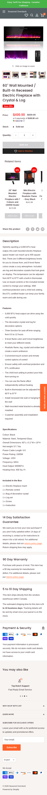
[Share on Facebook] (28, 229)
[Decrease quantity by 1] (16, 135)
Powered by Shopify (11, 789)
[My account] (37, 15)
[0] (42, 15)
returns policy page (33, 543)
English (7, 760)
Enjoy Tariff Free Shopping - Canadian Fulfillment (23, 4)
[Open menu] (4, 12)
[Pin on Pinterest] (32, 229)
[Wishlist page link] (26, 15)
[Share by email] (42, 229)
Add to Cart (12, 216)
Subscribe (12, 747)
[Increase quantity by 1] (33, 135)
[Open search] (31, 15)
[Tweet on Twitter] (37, 229)
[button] (28, 119)
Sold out (23, 145)
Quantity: (7, 135)
